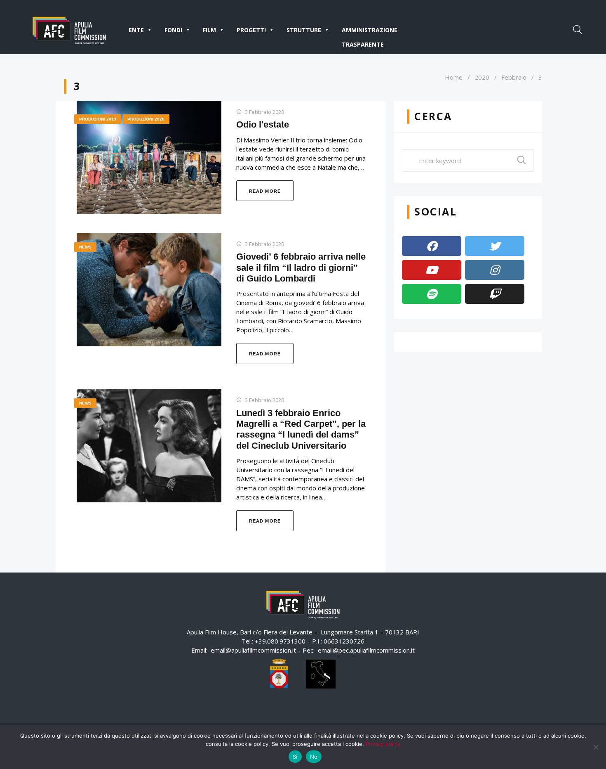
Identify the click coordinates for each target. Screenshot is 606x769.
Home (454, 77)
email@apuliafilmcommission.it (253, 650)
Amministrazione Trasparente (369, 31)
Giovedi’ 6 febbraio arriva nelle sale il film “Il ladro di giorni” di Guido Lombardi (301, 267)
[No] (596, 747)
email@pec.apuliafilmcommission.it (366, 650)
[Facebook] (431, 246)
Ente (136, 30)
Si (295, 756)
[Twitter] (494, 246)
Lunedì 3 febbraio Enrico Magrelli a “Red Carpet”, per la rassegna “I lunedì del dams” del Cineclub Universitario (301, 429)
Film (209, 30)
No (314, 756)
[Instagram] (494, 270)
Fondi (173, 30)
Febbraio (513, 77)
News (85, 247)
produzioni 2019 (97, 119)
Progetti (251, 30)
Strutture (304, 30)
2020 (481, 77)
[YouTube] (431, 270)
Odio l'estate (262, 124)
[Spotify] (431, 294)
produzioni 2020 (145, 119)
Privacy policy (383, 744)
